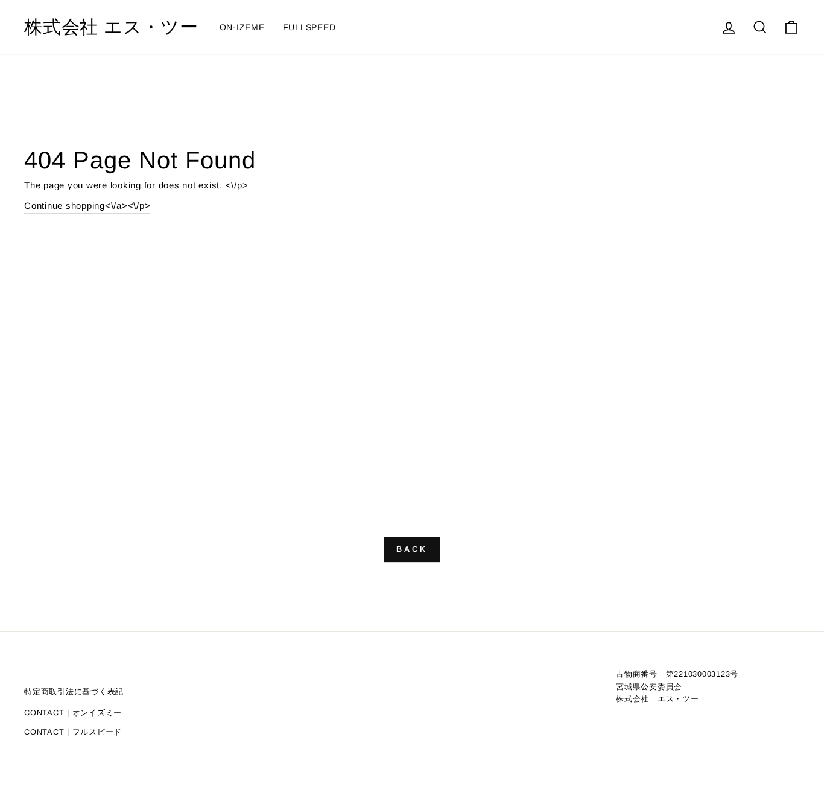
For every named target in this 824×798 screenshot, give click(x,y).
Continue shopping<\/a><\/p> (87, 205)
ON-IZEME (242, 27)
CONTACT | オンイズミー (73, 712)
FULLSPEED (309, 27)
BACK (412, 549)
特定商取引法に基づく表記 (74, 691)
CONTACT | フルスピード (73, 731)
